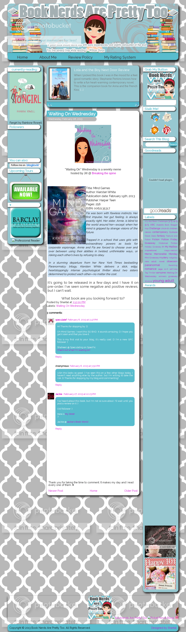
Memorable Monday (165, 254)
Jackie (59, 394)
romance (150, 268)
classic (148, 232)
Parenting (173, 265)
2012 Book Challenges (158, 221)
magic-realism (170, 250)
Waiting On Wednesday (72, 113)
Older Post (131, 490)
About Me (48, 57)
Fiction (155, 239)
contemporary (160, 232)
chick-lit (165, 228)
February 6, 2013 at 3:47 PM (83, 319)
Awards (160, 225)
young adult (163, 280)
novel (161, 261)
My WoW (70, 414)
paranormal (152, 265)
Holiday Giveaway (153, 247)
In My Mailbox (169, 246)
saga (160, 269)
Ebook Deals (150, 236)
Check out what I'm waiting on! (73, 350)
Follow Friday (169, 239)
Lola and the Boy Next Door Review (102, 70)
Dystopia (173, 232)
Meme (148, 254)
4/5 (175, 221)
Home (22, 57)
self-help (173, 269)
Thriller (152, 273)
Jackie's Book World (77, 421)
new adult (150, 261)
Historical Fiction (168, 243)
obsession (172, 261)
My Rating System (120, 57)
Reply (58, 356)
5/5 (147, 224)
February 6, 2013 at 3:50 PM (85, 366)
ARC (152, 224)
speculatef (61, 319)
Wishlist (148, 281)
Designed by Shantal (164, 627)
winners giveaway (168, 276)
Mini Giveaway (152, 257)
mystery (163, 257)
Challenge (154, 228)
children (173, 228)
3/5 (170, 221)
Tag (146, 273)
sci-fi (166, 269)
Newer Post (55, 490)
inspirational (151, 250)
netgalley (173, 258)
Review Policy (80, 57)
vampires (161, 272)
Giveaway (150, 243)
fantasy (161, 235)
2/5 (146, 221)
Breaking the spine (104, 173)
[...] (81, 89)
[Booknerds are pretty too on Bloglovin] (25, 166)
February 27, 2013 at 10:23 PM (80, 394)
